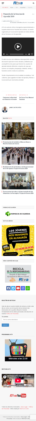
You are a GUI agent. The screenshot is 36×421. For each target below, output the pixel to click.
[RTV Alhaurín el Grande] (18, 3)
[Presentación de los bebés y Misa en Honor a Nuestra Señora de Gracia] (18, 131)
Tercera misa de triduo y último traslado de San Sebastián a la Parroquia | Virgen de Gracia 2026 (18, 192)
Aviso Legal (24, 407)
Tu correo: (5, 316)
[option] (18, 240)
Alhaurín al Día (21, 22)
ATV (26, 22)
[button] (18, 46)
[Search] (33, 3)
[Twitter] (13, 288)
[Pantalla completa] (32, 54)
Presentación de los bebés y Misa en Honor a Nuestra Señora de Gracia (17, 142)
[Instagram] (23, 288)
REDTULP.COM (24, 408)
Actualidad (13, 22)
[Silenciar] (29, 54)
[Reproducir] (4, 54)
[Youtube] (18, 288)
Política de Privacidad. (12, 313)
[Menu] (3, 3)
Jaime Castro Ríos (7, 21)
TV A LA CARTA (30, 22)
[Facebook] (8, 288)
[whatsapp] (28, 288)
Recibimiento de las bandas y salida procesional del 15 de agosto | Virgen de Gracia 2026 (18, 167)
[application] (18, 47)
